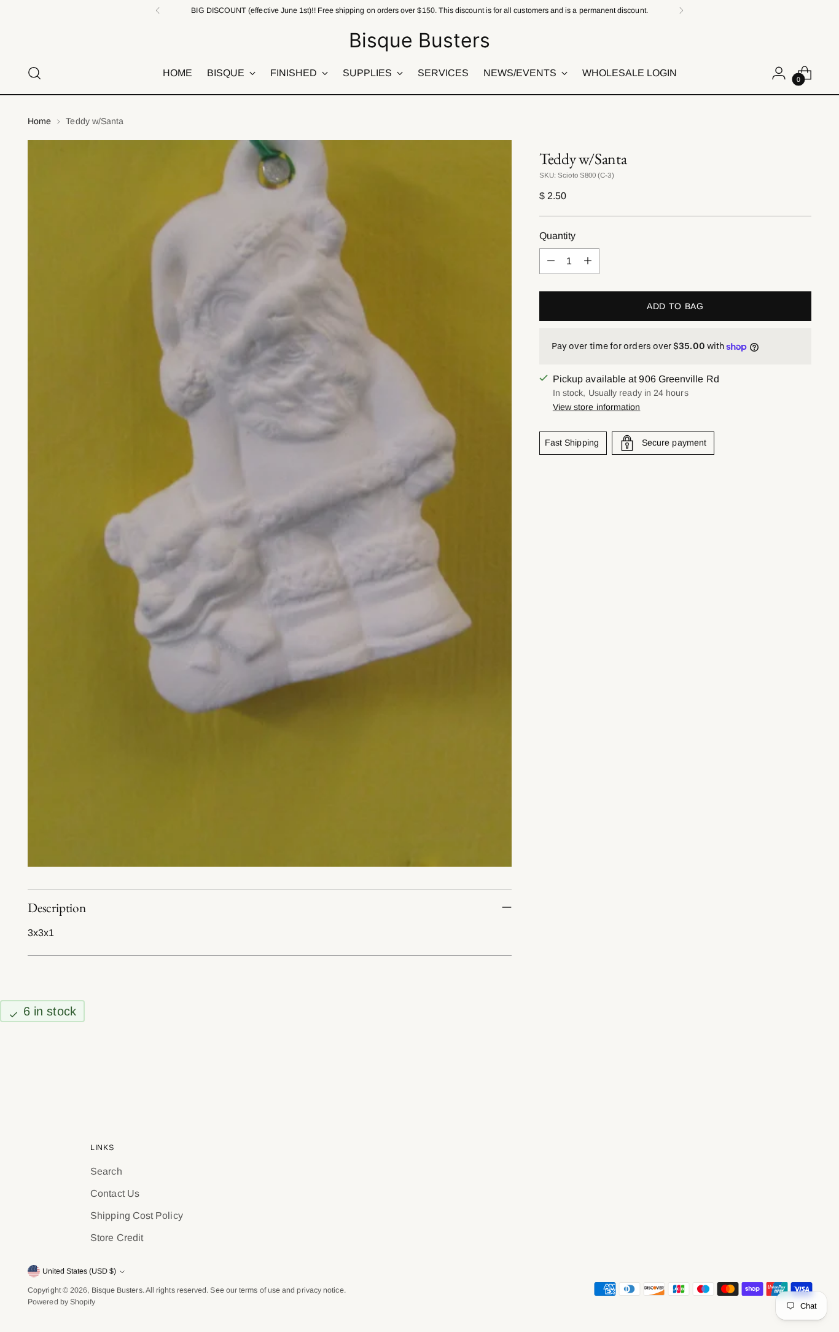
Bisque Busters (117, 1290)
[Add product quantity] (588, 261)
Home (39, 121)
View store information (597, 407)
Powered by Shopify (61, 1302)
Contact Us (114, 1193)
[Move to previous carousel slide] (772, 1073)
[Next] (681, 10)
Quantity (557, 236)
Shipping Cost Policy (136, 1215)
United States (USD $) (79, 1271)
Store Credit (116, 1237)
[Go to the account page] (779, 73)
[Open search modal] (34, 73)
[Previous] (157, 10)
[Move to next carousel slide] (800, 1072)
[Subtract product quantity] (551, 261)
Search (106, 1171)
